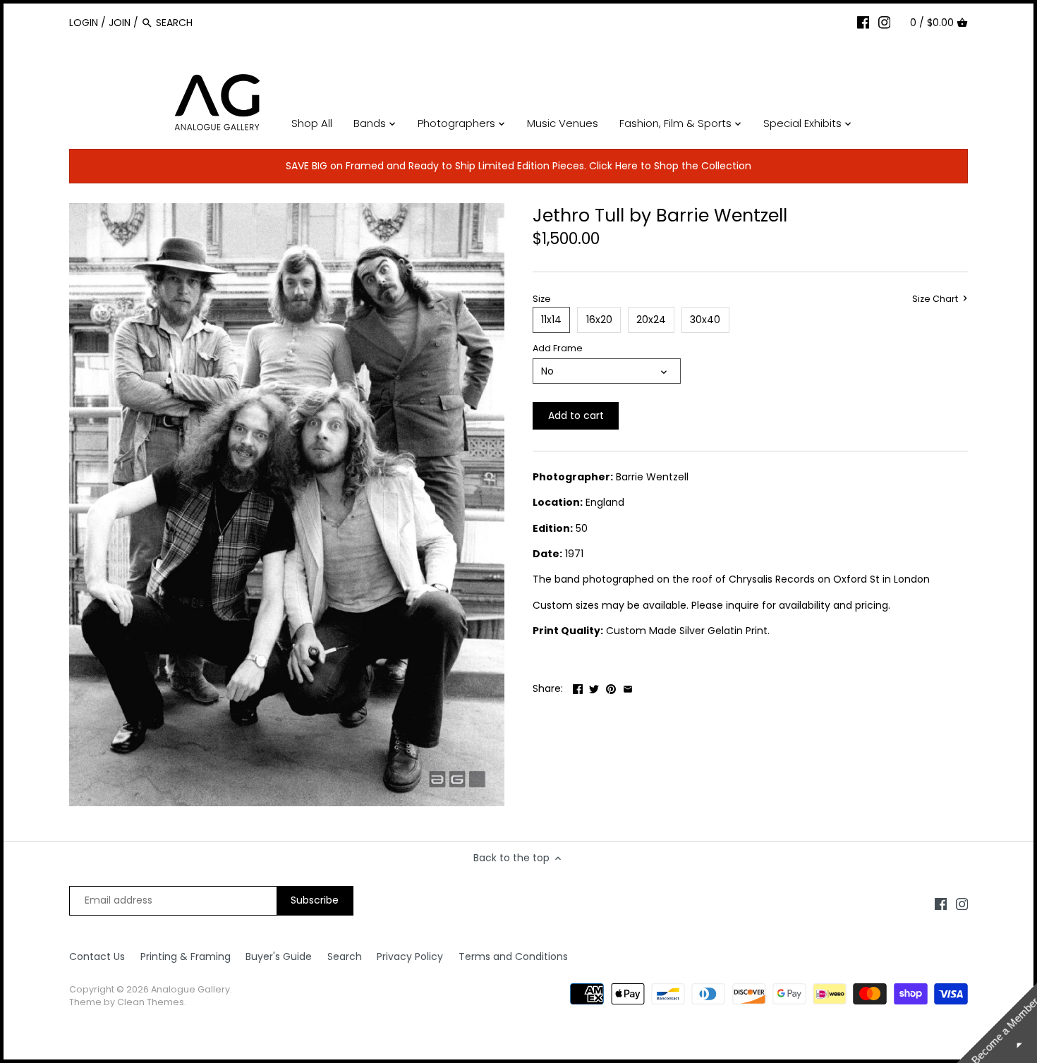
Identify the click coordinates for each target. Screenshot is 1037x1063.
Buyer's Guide (278, 956)
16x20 (599, 319)
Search (344, 956)
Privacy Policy (410, 956)
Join (120, 23)
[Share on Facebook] (578, 687)
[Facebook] (863, 21)
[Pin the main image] (611, 687)
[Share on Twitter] (594, 687)
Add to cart (576, 415)
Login (83, 23)
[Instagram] (884, 21)
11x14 (551, 319)
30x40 (705, 319)
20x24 (651, 319)
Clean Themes (150, 1002)
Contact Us (97, 956)
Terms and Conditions (513, 956)
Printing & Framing (185, 956)
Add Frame (558, 348)
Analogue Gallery (190, 989)
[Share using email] (628, 687)
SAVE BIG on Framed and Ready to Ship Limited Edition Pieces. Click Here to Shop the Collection (518, 166)
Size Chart (936, 299)
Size (542, 298)
